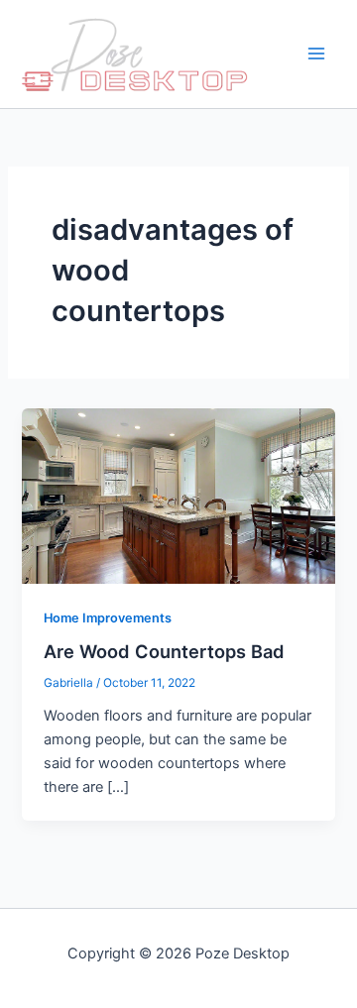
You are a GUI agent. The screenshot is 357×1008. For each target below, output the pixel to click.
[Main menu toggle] (316, 54)
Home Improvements (108, 618)
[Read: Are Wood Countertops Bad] (178, 495)
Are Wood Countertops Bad (164, 651)
